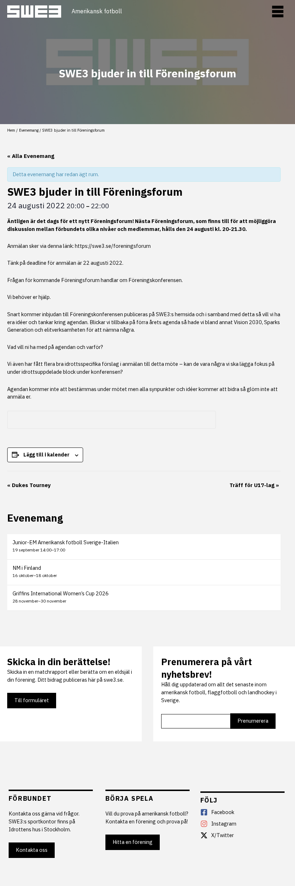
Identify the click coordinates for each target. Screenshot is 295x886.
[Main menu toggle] (278, 11)
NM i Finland (27, 567)
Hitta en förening (133, 842)
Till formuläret (31, 700)
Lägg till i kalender (46, 454)
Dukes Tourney (29, 485)
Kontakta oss (31, 849)
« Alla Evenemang (30, 156)
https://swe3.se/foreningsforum (113, 245)
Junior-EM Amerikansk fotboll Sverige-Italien (66, 542)
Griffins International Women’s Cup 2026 (61, 593)
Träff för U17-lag (254, 485)
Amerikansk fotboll (97, 11)
